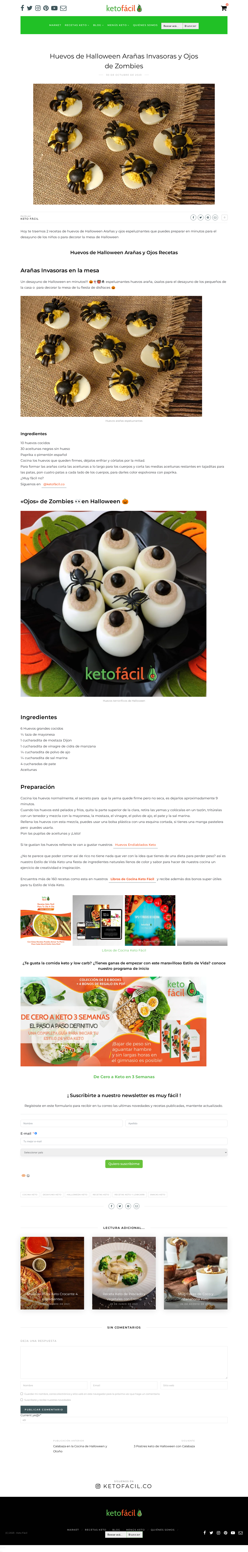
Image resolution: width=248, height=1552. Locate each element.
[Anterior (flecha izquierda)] (0, 1551)
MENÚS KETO (117, 25)
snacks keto (157, 1194)
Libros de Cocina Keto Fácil (124, 950)
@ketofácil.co (54, 484)
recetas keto (101, 1194)
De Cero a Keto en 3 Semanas (124, 1076)
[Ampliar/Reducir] (0, 1547)
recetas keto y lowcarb (130, 1194)
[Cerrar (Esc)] (4, 1547)
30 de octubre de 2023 (124, 75)
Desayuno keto (52, 1194)
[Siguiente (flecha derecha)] (1, 1551)
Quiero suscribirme (124, 1164)
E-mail (26, 1134)
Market (55, 25)
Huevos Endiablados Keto (135, 845)
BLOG (97, 25)
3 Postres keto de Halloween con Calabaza (164, 1446)
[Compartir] (3, 1547)
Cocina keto (30, 1194)
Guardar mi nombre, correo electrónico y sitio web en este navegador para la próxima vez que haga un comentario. (92, 1393)
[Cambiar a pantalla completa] (1, 1547)
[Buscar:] (180, 26)
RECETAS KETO (76, 25)
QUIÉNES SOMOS (145, 25)
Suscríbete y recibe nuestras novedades (47, 1399)
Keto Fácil (29, 218)
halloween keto (77, 1194)
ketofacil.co (127, 1486)
